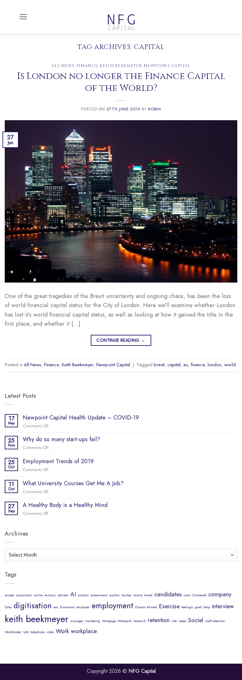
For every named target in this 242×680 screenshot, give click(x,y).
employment (112, 605)
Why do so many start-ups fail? (61, 439)
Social (195, 620)
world (230, 364)
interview (223, 606)
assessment (98, 595)
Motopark (124, 621)
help (207, 607)
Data (8, 607)
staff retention (215, 621)
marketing (92, 621)
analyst (83, 595)
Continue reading (120, 340)
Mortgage (109, 621)
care (187, 595)
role (174, 621)
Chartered (199, 595)
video (50, 632)
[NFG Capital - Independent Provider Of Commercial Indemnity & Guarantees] (121, 17)
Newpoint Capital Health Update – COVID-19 (81, 417)
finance (198, 364)
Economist (67, 607)
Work (62, 631)
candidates (168, 594)
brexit (159, 364)
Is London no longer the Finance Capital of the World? (121, 82)
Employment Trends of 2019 (58, 461)
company (219, 594)
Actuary (50, 595)
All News (62, 66)
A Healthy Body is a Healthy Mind (65, 505)
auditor (114, 595)
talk (26, 632)
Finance (87, 66)
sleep (182, 621)
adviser (63, 595)
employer (83, 607)
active (38, 595)
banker (127, 595)
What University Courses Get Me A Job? (73, 483)
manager (77, 621)
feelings (187, 607)
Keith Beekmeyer (121, 66)
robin (154, 109)
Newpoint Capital (167, 66)
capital (174, 364)
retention (159, 620)
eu (185, 364)
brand (138, 595)
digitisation (33, 605)
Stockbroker (13, 632)
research (139, 621)
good (198, 607)
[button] (23, 16)
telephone (37, 632)
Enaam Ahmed (146, 607)
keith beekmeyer (36, 619)
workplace (84, 631)
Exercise (169, 606)
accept (9, 595)
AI (73, 594)
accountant (24, 595)
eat (56, 607)
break (148, 595)
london (215, 364)
